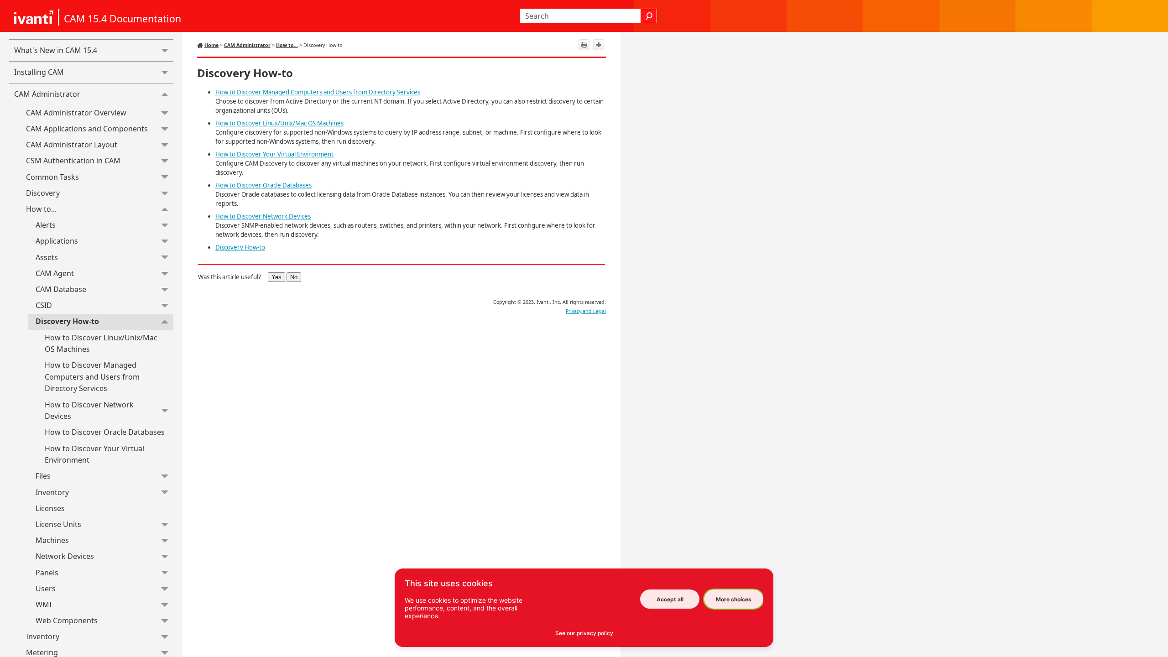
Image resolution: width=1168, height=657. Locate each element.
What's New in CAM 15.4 (55, 50)
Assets (47, 257)
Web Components (67, 620)
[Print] (584, 44)
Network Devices (65, 556)
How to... (41, 209)
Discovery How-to (67, 321)
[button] (649, 16)
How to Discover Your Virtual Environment (94, 454)
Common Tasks (52, 177)
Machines (52, 540)
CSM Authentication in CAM (73, 161)
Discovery (43, 193)
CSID (44, 305)
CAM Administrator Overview (76, 113)
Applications (57, 241)
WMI (44, 605)
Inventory (52, 492)
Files (43, 476)
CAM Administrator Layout (71, 145)
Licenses (50, 508)
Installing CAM (39, 72)
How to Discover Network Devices (89, 411)
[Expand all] (598, 44)
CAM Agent (55, 273)
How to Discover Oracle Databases (105, 432)
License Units (58, 524)
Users (46, 589)
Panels (47, 573)
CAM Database (61, 289)
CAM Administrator (47, 94)
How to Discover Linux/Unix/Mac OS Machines (101, 344)
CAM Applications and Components (87, 129)
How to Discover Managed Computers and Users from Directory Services (92, 376)
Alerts (46, 225)
